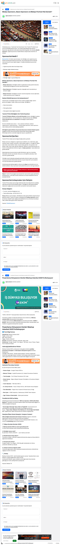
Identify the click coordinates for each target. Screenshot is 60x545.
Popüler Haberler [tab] (47, 22)
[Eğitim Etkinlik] (8, 2)
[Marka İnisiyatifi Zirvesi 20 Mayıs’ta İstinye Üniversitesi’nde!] (34, 478)
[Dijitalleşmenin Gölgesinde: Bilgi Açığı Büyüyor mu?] (51, 39)
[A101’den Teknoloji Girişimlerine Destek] (21, 491)
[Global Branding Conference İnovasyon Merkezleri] (8, 478)
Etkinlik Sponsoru (10, 203)
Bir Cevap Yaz (6, 243)
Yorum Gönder (6, 269)
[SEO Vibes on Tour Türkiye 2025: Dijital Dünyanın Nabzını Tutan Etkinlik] (51, 33)
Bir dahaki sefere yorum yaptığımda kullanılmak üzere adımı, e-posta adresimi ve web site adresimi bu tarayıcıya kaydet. (21, 266)
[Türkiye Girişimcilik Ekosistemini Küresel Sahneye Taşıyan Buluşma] (21, 217)
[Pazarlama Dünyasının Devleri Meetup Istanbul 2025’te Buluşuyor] (8, 231)
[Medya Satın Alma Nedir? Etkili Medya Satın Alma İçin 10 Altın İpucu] (34, 491)
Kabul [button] (15, 540)
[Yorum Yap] (26, 44)
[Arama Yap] (58, 3)
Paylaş (57, 543)
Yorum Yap (50, 543)
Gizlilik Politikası (5, 540)
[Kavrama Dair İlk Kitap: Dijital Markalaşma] (34, 217)
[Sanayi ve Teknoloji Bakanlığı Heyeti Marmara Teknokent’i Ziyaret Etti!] (21, 478)
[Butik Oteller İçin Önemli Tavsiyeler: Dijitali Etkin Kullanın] (34, 231)
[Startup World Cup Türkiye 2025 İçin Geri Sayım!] (8, 217)
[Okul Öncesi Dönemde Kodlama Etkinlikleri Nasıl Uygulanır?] (51, 27)
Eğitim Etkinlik (9, 15)
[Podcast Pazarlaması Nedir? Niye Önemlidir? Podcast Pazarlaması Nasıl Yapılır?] (8, 491)
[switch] (55, 3)
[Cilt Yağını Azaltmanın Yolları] (51, 52)
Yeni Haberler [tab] (55, 22)
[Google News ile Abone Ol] (6, 44)
